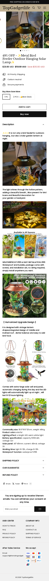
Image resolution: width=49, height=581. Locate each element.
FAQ (4, 530)
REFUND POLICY (9, 537)
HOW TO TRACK (9, 526)
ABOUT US (30, 526)
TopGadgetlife (15, 8)
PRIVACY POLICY (9, 533)
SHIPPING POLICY (33, 533)
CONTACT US (31, 530)
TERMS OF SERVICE (33, 537)
